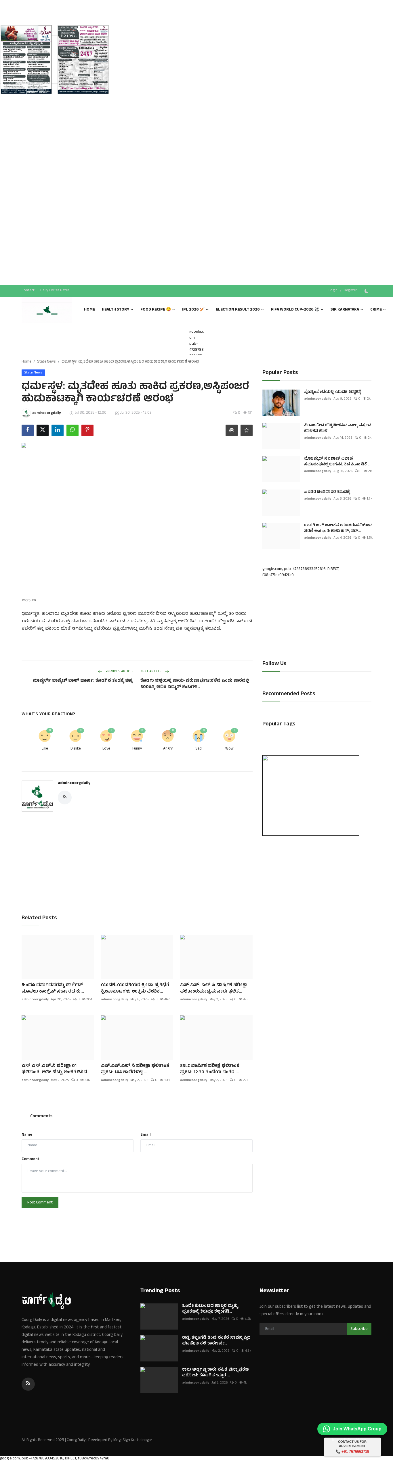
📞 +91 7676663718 (352, 1451)
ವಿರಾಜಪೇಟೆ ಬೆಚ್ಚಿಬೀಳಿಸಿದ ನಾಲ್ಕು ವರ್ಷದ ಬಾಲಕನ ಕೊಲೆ (337, 428)
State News (46, 362)
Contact (28, 291)
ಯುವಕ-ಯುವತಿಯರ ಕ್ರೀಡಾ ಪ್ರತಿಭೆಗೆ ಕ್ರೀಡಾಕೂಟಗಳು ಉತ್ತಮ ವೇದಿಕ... (135, 988)
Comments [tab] (41, 1116)
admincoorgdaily (74, 783)
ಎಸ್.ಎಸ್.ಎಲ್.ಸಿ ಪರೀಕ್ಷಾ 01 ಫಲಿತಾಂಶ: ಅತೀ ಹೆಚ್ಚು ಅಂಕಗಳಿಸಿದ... (56, 1069)
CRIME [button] (376, 310)
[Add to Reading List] (247, 430)
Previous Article (119, 672)
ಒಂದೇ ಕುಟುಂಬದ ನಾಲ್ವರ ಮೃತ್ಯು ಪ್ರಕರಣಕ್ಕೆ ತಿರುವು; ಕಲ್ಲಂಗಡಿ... (210, 1309)
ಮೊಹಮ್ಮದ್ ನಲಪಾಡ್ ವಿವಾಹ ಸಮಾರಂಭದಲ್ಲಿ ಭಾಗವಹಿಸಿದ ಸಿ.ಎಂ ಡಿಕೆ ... (337, 462)
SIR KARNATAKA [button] (345, 310)
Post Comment (40, 1202)
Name (27, 1135)
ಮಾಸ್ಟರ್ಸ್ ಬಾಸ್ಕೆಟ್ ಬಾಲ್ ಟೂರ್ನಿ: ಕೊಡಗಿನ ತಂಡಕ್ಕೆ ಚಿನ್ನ (83, 681)
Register (350, 291)
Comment (30, 1159)
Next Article (151, 672)
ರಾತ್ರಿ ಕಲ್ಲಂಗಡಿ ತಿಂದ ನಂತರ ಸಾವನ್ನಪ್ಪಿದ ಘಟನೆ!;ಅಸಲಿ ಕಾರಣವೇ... (216, 1341)
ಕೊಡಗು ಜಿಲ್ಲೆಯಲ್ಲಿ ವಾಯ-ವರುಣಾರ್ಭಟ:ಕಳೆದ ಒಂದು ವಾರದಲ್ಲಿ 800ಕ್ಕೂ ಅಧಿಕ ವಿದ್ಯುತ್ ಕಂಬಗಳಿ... (194, 684)
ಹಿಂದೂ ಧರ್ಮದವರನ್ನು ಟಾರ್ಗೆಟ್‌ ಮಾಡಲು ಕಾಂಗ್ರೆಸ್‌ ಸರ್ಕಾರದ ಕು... (53, 988)
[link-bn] (54, 60)
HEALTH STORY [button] (115, 310)
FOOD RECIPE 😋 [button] (155, 310)
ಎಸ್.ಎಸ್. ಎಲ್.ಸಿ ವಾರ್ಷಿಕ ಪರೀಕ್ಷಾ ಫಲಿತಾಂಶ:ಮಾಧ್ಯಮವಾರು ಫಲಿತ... (213, 988)
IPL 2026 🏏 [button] (193, 310)
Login (333, 291)
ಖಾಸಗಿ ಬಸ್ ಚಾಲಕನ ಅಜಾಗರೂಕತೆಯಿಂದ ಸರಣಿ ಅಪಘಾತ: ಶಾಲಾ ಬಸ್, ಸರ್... (338, 528)
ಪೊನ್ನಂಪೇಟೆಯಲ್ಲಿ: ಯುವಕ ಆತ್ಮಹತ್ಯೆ (332, 392)
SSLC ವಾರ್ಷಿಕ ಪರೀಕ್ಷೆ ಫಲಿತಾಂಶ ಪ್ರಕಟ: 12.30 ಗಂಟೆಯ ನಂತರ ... (209, 1069)
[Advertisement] (54, 109)
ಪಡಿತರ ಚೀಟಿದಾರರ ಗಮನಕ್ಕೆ (327, 492)
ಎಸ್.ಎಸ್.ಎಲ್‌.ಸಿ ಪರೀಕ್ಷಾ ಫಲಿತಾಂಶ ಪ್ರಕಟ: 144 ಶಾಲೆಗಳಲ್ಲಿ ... (135, 1069)
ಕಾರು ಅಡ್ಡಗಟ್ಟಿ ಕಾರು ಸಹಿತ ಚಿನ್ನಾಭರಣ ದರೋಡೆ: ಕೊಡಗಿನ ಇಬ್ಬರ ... (215, 1373)
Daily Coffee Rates (54, 291)
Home (89, 310)
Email (145, 1135)
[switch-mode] (367, 291)
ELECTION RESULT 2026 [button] (238, 310)
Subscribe (359, 1329)
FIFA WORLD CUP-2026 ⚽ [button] (295, 310)
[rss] (28, 1384)
